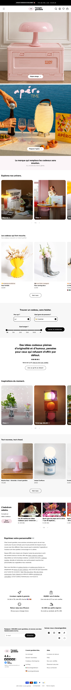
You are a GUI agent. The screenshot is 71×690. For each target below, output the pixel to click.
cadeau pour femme (36, 567)
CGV (43, 685)
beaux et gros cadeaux (21, 569)
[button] (4, 9)
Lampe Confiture (39, 480)
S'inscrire (30, 635)
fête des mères (38, 572)
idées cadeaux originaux (35, 555)
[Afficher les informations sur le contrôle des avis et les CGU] (24, 665)
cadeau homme (23, 567)
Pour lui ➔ (6, 218)
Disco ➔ (5, 423)
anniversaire (8, 574)
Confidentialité (36, 685)
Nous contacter (52, 668)
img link (35, 13)
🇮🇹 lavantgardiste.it (32, 668)
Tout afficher (6, 521)
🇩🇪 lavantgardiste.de (32, 671)
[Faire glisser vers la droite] (39, 223)
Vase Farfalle (5, 285)
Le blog (28, 664)
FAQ (48, 657)
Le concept (29, 654)
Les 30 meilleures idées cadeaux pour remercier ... (27, 519)
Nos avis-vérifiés (52, 661)
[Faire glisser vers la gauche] (32, 223)
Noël (22, 572)
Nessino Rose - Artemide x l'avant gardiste (14, 480)
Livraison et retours (53, 654)
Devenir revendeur (31, 657)
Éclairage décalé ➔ (43, 423)
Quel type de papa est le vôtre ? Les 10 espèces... (54, 519)
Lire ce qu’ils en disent (35, 368)
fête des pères (28, 572)
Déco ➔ (38, 218)
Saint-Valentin (16, 574)
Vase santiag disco (40, 285)
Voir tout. (35, 295)
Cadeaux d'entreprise (32, 661)
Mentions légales (50, 685)
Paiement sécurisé (52, 664)
